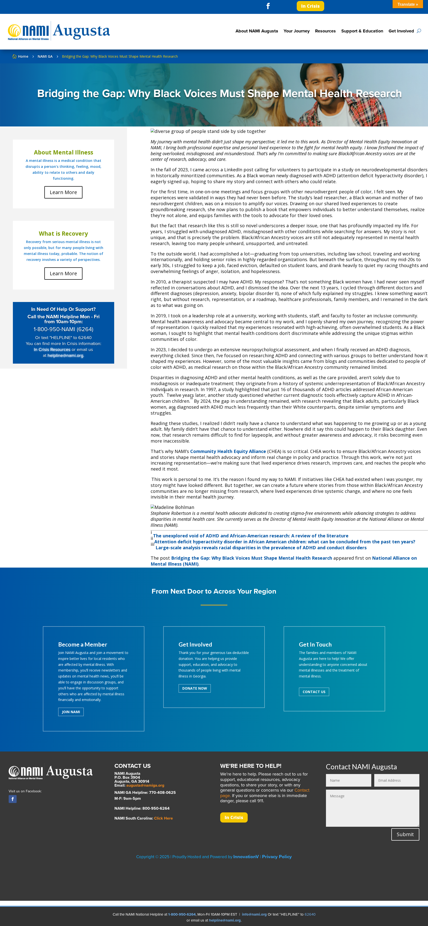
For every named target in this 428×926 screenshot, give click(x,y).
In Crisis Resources (52, 349)
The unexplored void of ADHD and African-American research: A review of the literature (250, 536)
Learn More (63, 192)
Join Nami (71, 711)
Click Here (163, 818)
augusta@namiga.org (145, 785)
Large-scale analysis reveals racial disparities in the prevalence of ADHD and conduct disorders (261, 548)
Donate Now (194, 688)
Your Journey (297, 31)
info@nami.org (254, 914)
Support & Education (362, 31)
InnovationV (246, 856)
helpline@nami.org (65, 355)
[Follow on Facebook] (268, 6)
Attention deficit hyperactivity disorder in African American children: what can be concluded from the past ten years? (284, 542)
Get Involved (401, 31)
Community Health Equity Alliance (228, 451)
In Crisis (310, 6)
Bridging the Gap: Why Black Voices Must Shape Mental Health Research (251, 558)
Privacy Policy (277, 856)
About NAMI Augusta (257, 31)
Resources (325, 31)
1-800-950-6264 (182, 914)
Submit (405, 834)
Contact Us (314, 691)
